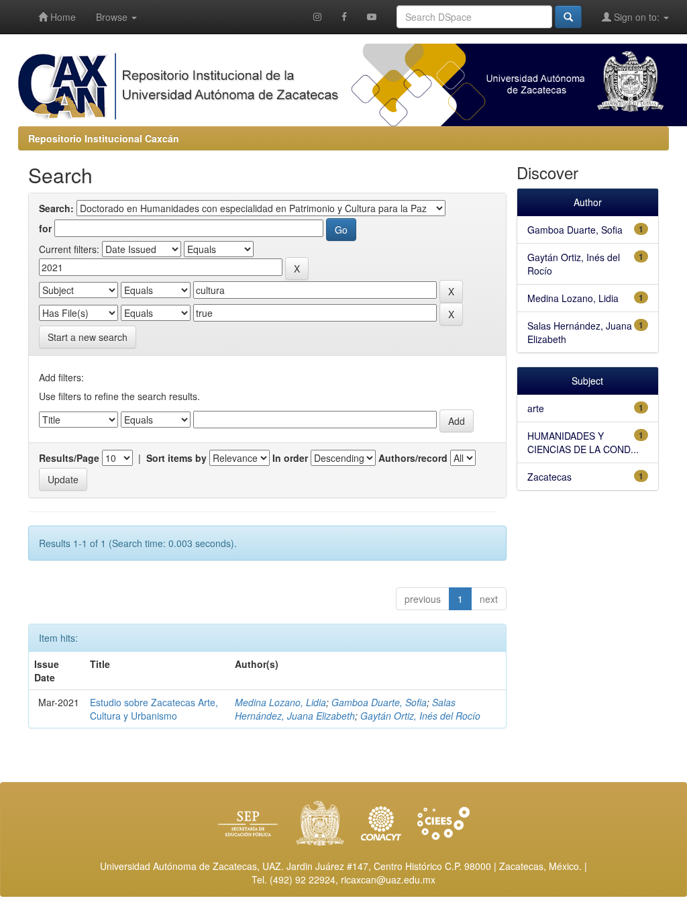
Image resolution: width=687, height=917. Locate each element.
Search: (56, 208)
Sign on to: (636, 16)
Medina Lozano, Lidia (280, 702)
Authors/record (412, 458)
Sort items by (176, 458)
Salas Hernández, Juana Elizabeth (345, 708)
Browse (113, 16)
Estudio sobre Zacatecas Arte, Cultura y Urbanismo (154, 708)
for (45, 228)
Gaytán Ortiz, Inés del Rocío (420, 715)
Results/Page (69, 458)
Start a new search (87, 337)
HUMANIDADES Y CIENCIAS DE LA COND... (583, 442)
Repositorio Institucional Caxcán (103, 138)
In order (290, 458)
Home (62, 16)
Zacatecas (549, 476)
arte (535, 408)
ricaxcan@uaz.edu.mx (388, 879)
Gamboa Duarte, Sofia (379, 702)
